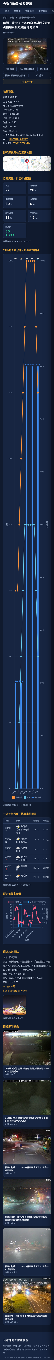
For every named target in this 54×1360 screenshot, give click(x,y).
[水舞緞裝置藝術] (14, 1005)
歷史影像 (44, 69)
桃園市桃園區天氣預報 (15, 75)
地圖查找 (29, 10)
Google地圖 (9, 986)
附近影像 (42, 10)
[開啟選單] (48, 4)
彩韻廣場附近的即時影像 (15, 990)
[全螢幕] (46, 60)
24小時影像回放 (27, 69)
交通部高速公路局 (21, 143)
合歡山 (17, 10)
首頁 (7, 10)
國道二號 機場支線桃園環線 (22, 17)
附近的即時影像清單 (18, 139)
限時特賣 (29, 82)
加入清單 (10, 69)
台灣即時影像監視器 (17, 4)
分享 (41, 75)
